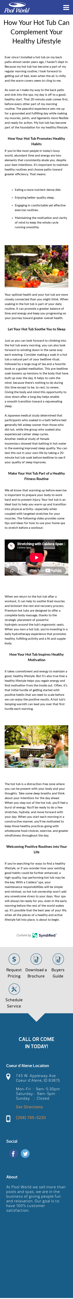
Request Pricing (14, 973)
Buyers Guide (58, 973)
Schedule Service (14, 1003)
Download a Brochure (36, 973)
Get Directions (29, 1106)
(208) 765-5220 (31, 1117)
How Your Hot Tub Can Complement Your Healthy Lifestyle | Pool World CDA (17, 7)
